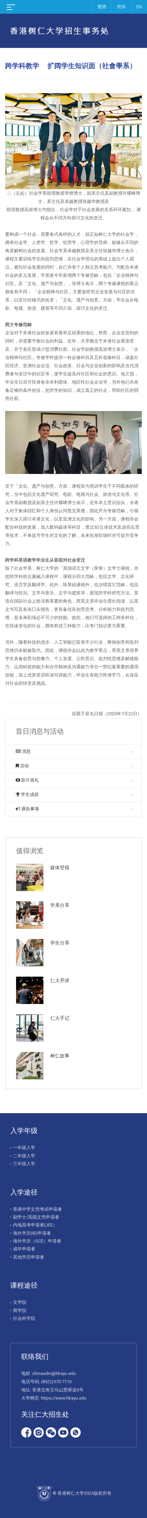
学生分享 (59, 942)
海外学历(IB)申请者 (32, 1233)
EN (139, 6)
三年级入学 (24, 1163)
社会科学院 (24, 1318)
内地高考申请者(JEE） (35, 1224)
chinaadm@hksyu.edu (54, 1373)
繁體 (101, 6)
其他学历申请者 (28, 1257)
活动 (24, 765)
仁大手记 (59, 1018)
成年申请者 (24, 1248)
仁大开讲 (59, 980)
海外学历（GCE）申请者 (37, 1241)
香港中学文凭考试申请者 (37, 1209)
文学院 (19, 1302)
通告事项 (29, 808)
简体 (121, 6)
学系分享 (59, 905)
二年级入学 (24, 1155)
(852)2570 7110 (56, 1381)
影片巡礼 (29, 780)
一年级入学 (24, 1147)
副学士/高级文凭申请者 (36, 1217)
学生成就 (29, 794)
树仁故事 (59, 1055)
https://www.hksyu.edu (63, 1398)
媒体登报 (59, 867)
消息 (26, 751)
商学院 (19, 1310)
